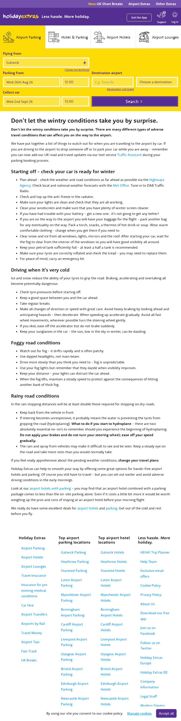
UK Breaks (29, 660)
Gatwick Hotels (112, 552)
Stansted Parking (74, 570)
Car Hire (27, 605)
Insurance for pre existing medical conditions (34, 590)
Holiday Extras (21, 16)
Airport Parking (33, 548)
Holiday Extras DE (154, 672)
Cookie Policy (150, 585)
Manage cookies (139, 713)
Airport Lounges (33, 566)
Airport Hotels (32, 557)
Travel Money (31, 633)
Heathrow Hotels (114, 561)
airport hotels (87, 508)
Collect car (11, 92)
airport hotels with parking (50, 488)
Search (132, 101)
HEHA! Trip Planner (155, 552)
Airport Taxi (30, 642)
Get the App (139, 17)
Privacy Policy (150, 594)
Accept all (166, 713)
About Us (147, 604)
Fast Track (29, 651)
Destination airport (107, 73)
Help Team (148, 561)
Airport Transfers (34, 614)
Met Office (121, 185)
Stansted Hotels (113, 570)
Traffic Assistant (129, 154)
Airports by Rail (33, 623)
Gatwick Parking (73, 552)
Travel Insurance (33, 575)
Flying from (12, 53)
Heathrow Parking (75, 561)
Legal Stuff (148, 696)
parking (111, 508)
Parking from (13, 73)
